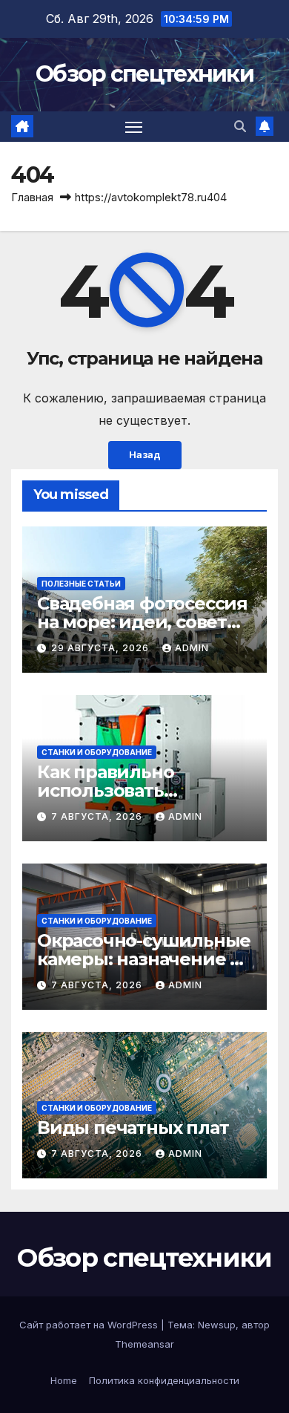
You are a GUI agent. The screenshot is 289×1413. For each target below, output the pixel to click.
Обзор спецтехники (144, 74)
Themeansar (144, 1344)
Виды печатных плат (132, 1127)
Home (63, 1380)
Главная (32, 197)
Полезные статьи (81, 583)
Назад (145, 454)
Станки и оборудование (96, 752)
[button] (240, 126)
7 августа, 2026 (98, 816)
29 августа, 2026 (101, 647)
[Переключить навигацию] (134, 127)
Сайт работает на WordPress (90, 1325)
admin (192, 647)
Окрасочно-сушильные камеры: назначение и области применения (143, 959)
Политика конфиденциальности (164, 1380)
